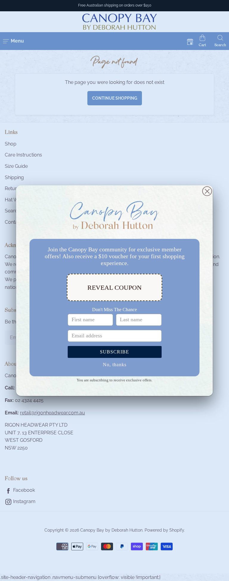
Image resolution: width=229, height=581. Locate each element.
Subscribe (114, 351)
